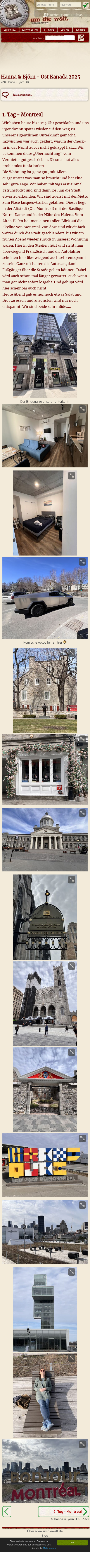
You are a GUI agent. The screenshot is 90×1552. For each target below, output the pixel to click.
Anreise (7, 1512)
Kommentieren (22, 95)
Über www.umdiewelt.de (45, 1531)
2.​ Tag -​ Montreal (68, 1511)
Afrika (80, 30)
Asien (65, 30)
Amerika (10, 30)
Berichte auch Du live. (66, 15)
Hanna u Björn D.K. (18, 82)
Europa (49, 30)
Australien (30, 30)
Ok (72, 1542)
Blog (45, 1536)
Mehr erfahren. (50, 1548)
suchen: (38, 38)
